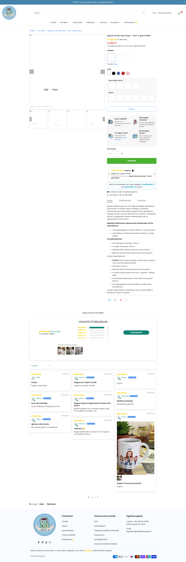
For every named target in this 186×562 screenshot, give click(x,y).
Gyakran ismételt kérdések (105, 544)
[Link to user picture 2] (119, 478)
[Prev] (30, 119)
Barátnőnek (77, 22)
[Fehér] (109, 73)
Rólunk (64, 526)
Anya (41, 504)
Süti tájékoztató (100, 539)
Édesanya (51, 504)
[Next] (104, 119)
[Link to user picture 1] (135, 448)
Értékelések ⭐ (68, 539)
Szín (109, 69)
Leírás (109, 200)
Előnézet (132, 109)
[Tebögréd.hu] (9, 13)
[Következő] (103, 72)
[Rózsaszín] (128, 73)
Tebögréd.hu (40, 556)
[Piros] (123, 73)
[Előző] (31, 72)
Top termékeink (68, 535)
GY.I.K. (154, 13)
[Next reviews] (154, 174)
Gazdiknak (115, 22)
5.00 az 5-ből (55, 331)
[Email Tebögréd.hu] (50, 542)
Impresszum (99, 535)
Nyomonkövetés (164, 13)
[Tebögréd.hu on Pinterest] (42, 542)
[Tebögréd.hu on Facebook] (38, 542)
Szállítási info (125, 200)
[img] (36, 374)
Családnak (90, 22)
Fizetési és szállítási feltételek (106, 530)
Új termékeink (68, 530)
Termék (110, 50)
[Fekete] (114, 73)
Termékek (64, 22)
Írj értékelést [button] (136, 332)
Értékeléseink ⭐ (130, 22)
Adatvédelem (100, 526)
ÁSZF (96, 521)
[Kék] (118, 73)
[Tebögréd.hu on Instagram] (46, 542)
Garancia (141, 200)
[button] (112, 39)
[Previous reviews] (109, 174)
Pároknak (103, 22)
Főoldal (53, 22)
